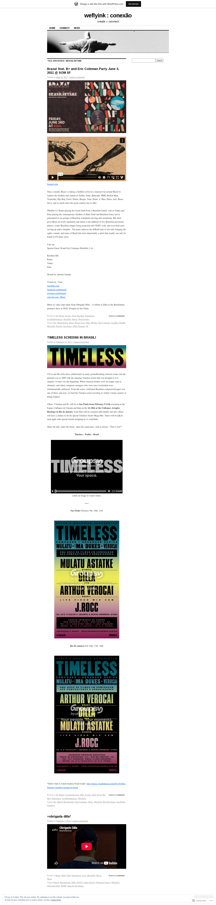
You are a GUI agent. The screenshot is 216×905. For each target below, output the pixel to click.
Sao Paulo (67, 326)
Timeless (51, 805)
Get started (133, 4)
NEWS (77, 27)
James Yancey (89, 882)
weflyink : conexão (108, 15)
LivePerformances (54, 319)
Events (68, 315)
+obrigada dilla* (59, 816)
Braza (71, 322)
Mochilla (67, 319)
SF (87, 326)
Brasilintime (62, 322)
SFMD (63, 885)
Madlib (122, 322)
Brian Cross (80, 322)
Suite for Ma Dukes (75, 885)
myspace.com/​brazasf (56, 293)
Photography (83, 319)
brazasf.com (52, 184)
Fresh (99, 794)
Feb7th (80, 882)
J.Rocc (90, 801)
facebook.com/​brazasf (57, 289)
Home (52, 27)
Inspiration (89, 315)
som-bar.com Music (56, 297)
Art (57, 315)
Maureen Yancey (103, 882)
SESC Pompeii (79, 326)
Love (84, 875)
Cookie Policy (56, 900)
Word (49, 878)
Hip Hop (80, 315)
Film (74, 315)
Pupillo (59, 326)
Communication (72, 794)
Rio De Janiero (109, 801)
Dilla (88, 322)
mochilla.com (53, 285)
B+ (55, 322)
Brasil (61, 315)
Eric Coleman (104, 322)
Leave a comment (77, 77)
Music (74, 319)
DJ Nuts (94, 322)
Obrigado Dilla (53, 885)
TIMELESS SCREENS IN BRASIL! (71, 337)
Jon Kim (114, 322)
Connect (65, 27)
